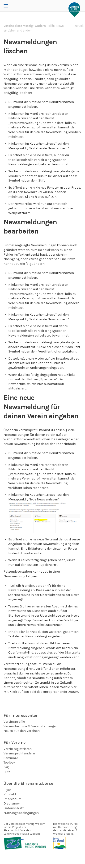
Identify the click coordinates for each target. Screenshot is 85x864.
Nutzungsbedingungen (21, 813)
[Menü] (6, 6)
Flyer (7, 790)
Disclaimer (12, 803)
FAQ (6, 767)
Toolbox (9, 763)
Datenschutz (14, 808)
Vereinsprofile (14, 722)
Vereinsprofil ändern (19, 753)
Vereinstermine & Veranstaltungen (31, 726)
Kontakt (10, 794)
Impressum (12, 799)
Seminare (11, 758)
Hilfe (7, 772)
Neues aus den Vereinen (22, 731)
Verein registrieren (18, 749)
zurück (79, 26)
